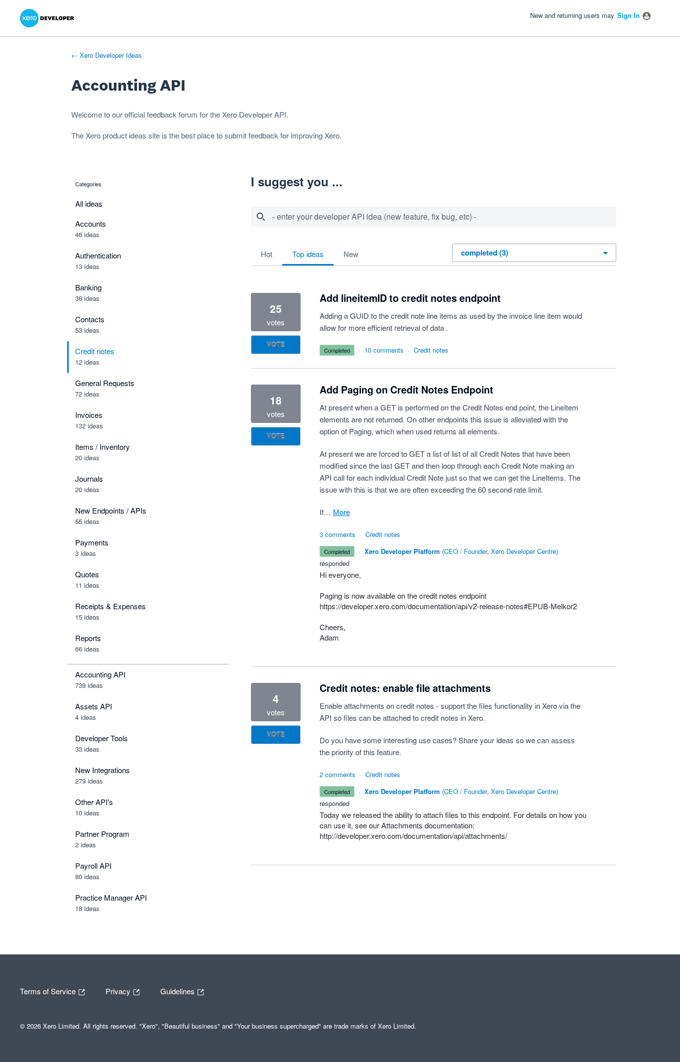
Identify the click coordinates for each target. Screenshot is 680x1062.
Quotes (87, 574)
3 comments (337, 534)
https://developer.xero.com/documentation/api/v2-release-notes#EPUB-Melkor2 (448, 606)
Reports (88, 638)
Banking (88, 287)
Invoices (89, 414)
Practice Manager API (111, 897)
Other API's (94, 801)
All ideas (89, 203)
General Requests (104, 383)
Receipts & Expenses (110, 606)
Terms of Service (49, 990)
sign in (628, 15)
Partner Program (102, 833)
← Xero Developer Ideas (106, 55)
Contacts (90, 319)
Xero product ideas (116, 135)
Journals (89, 478)
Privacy (119, 990)
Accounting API (100, 674)
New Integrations (102, 770)
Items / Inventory (102, 446)
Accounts (90, 223)
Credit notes (94, 351)
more (341, 512)
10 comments (384, 350)
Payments (92, 542)
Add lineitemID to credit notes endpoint (410, 298)
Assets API (93, 706)
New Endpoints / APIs (110, 510)
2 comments (337, 774)
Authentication (98, 255)
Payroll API (93, 865)
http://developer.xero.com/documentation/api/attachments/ (413, 835)
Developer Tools (101, 738)
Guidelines (178, 990)
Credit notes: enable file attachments (405, 688)
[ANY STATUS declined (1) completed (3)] (535, 252)
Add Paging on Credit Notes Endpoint (406, 390)
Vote (276, 344)
